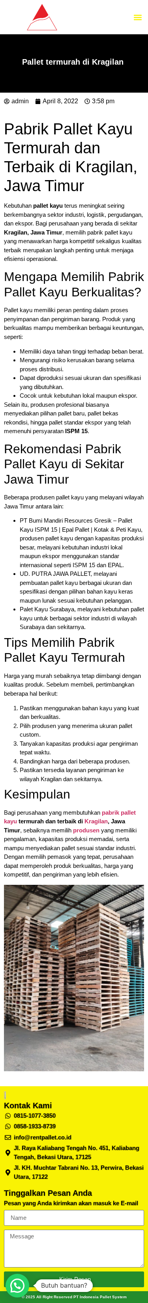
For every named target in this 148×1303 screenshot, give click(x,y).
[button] (137, 17)
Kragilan (96, 821)
